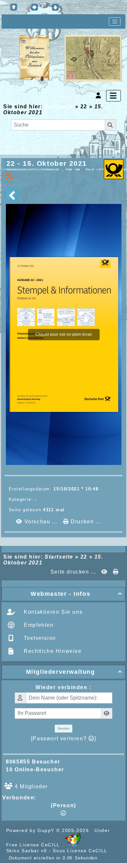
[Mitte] (34, 7)
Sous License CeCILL (80, 850)
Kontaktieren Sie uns (52, 612)
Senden (64, 728)
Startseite (59, 106)
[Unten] (55, 7)
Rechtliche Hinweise (52, 651)
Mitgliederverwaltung (74, 672)
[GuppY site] (73, 844)
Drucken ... (85, 521)
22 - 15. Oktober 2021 (47, 163)
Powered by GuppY (31, 830)
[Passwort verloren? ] (63, 738)
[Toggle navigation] (114, 21)
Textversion (39, 638)
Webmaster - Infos (76, 594)
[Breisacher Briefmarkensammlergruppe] (70, 58)
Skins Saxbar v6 (26, 850)
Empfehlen (38, 625)
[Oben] (14, 7)
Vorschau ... (40, 521)
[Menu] (113, 95)
